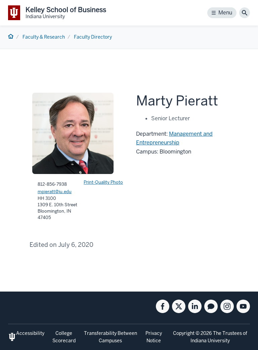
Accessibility (30, 333)
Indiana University (210, 341)
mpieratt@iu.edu (55, 191)
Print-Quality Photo (103, 182)
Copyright (184, 333)
